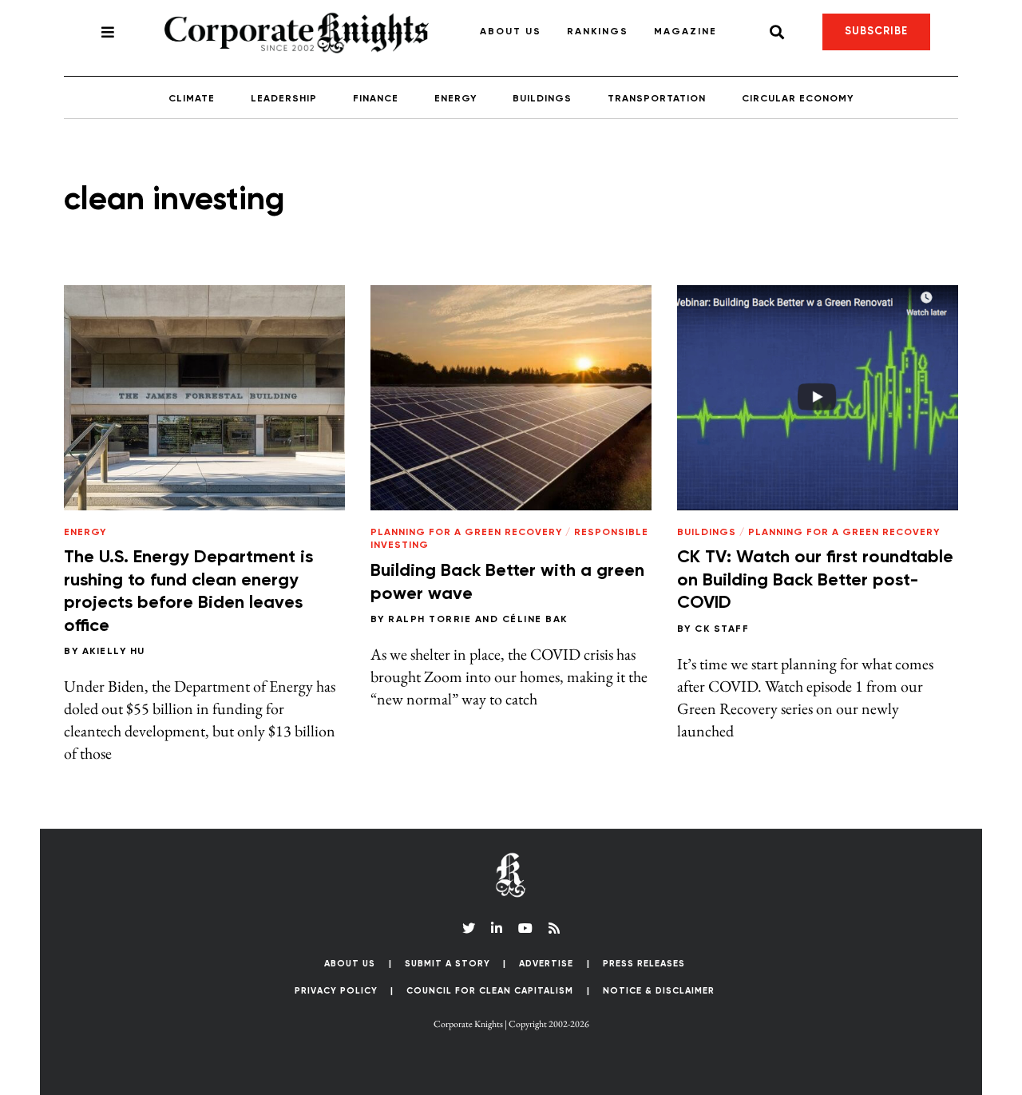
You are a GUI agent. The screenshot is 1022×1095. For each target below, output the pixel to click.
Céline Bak (535, 620)
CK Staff (722, 629)
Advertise (546, 963)
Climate (191, 99)
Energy (455, 99)
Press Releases (644, 963)
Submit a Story (447, 963)
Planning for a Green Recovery (466, 533)
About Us (510, 32)
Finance (375, 99)
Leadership (284, 99)
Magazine (685, 32)
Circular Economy (798, 99)
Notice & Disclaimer (659, 990)
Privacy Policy (336, 990)
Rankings (597, 32)
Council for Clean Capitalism (489, 990)
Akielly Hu (113, 652)
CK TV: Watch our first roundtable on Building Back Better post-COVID (815, 580)
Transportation (657, 99)
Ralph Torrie (429, 620)
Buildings (542, 99)
